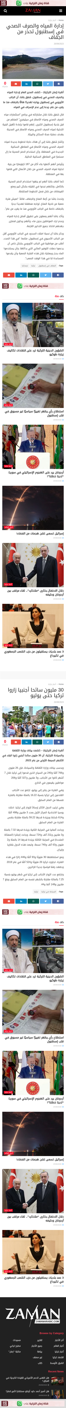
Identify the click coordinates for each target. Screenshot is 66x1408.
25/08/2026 (57, 480)
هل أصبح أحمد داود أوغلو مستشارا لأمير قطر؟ (27, 1391)
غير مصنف (37, 1357)
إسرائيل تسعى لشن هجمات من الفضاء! (40, 533)
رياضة (39, 1352)
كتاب (40, 1363)
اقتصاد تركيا (58, 1357)
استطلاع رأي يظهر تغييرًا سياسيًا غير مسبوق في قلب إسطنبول (34, 413)
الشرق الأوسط (57, 1363)
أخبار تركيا (52, 20)
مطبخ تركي (15, 1346)
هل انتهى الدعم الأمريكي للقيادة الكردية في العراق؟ (27, 1379)
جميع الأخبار (36, 1346)
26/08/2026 (57, 358)
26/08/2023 (59, 44)
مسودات (17, 1340)
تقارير (39, 1340)
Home (61, 20)
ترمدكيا (25, 265)
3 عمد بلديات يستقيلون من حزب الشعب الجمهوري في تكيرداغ (34, 653)
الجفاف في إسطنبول (47, 265)
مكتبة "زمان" (14, 1352)
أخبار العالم (9, 527)
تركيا (33, 265)
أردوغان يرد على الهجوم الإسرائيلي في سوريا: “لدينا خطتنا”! (36, 474)
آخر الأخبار (59, 1340)
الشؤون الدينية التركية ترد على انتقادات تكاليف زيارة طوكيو (35, 352)
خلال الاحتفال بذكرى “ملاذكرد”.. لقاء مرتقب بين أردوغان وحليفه (35, 592)
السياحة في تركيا (48, 891)
